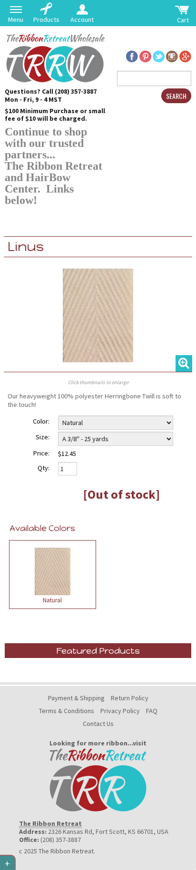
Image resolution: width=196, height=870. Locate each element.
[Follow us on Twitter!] (159, 55)
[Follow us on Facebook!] (132, 55)
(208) (63, 91)
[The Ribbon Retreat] (98, 779)
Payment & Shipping (76, 698)
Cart (183, 20)
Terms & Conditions (66, 710)
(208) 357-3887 (60, 839)
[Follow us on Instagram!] (172, 55)
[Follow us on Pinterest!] (145, 55)
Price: (41, 453)
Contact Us (98, 723)
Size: (42, 437)
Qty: (43, 468)
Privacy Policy (120, 710)
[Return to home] (55, 57)
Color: (41, 421)
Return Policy (129, 698)
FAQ (151, 710)
